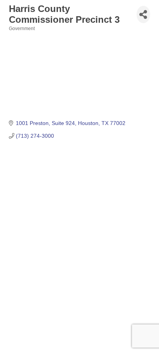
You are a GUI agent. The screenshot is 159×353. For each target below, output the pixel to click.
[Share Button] (143, 14)
